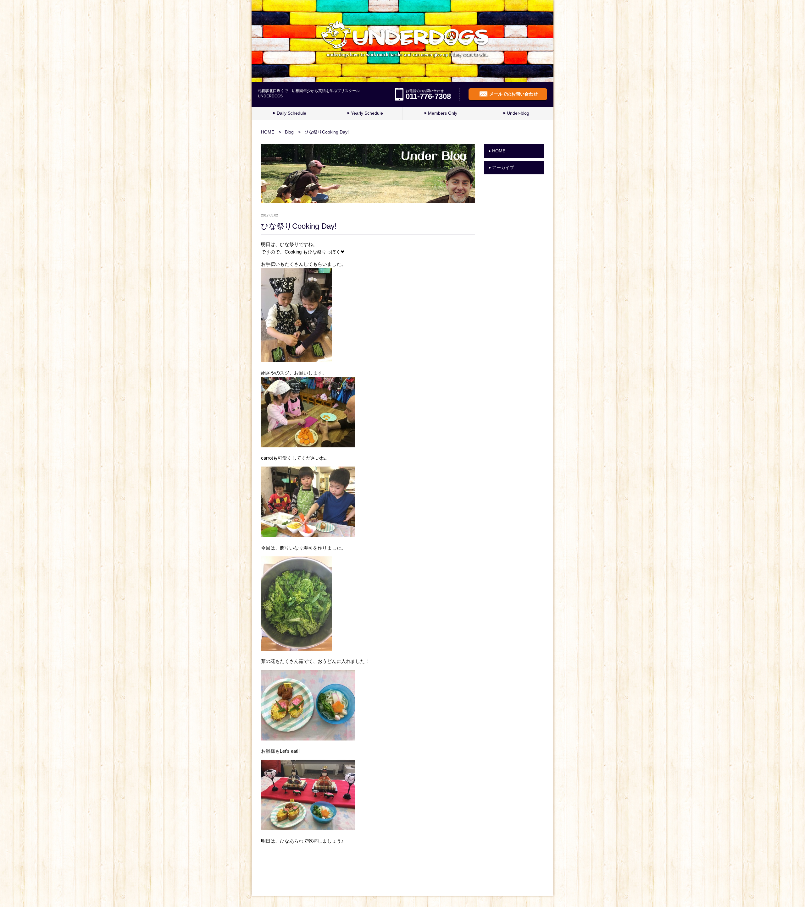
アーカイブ (503, 167)
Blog (289, 131)
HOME (267, 131)
